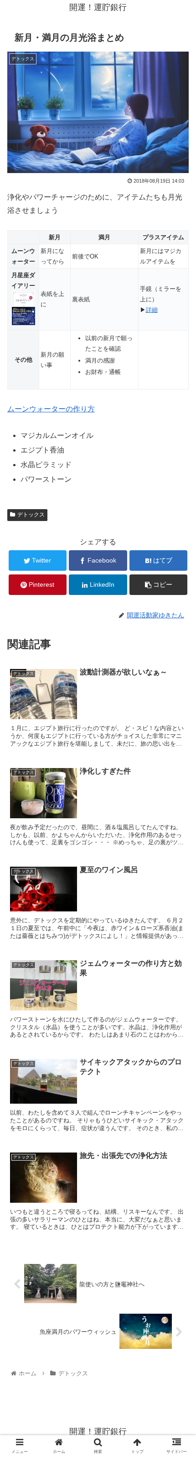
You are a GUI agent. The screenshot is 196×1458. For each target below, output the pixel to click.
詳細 (152, 309)
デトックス (31, 514)
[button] (177, 1008)
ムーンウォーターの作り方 (51, 409)
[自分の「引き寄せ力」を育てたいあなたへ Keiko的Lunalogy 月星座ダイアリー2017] (23, 323)
